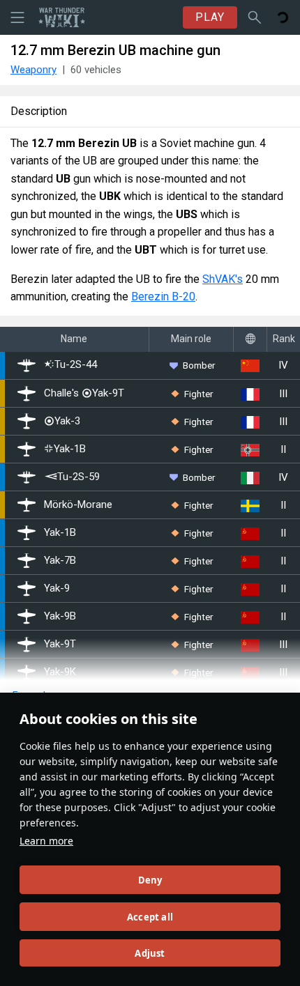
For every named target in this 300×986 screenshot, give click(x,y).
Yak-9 (57, 588)
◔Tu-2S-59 (72, 477)
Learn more (46, 840)
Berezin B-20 (163, 296)
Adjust (150, 953)
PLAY (210, 17)
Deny (150, 880)
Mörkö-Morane (78, 505)
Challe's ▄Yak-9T (84, 393)
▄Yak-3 (62, 421)
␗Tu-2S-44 (70, 365)
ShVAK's (222, 279)
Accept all (150, 917)
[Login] (283, 17)
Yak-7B (60, 560)
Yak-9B (60, 616)
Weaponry (33, 69)
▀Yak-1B (65, 449)
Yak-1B (60, 532)
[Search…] (255, 17)
